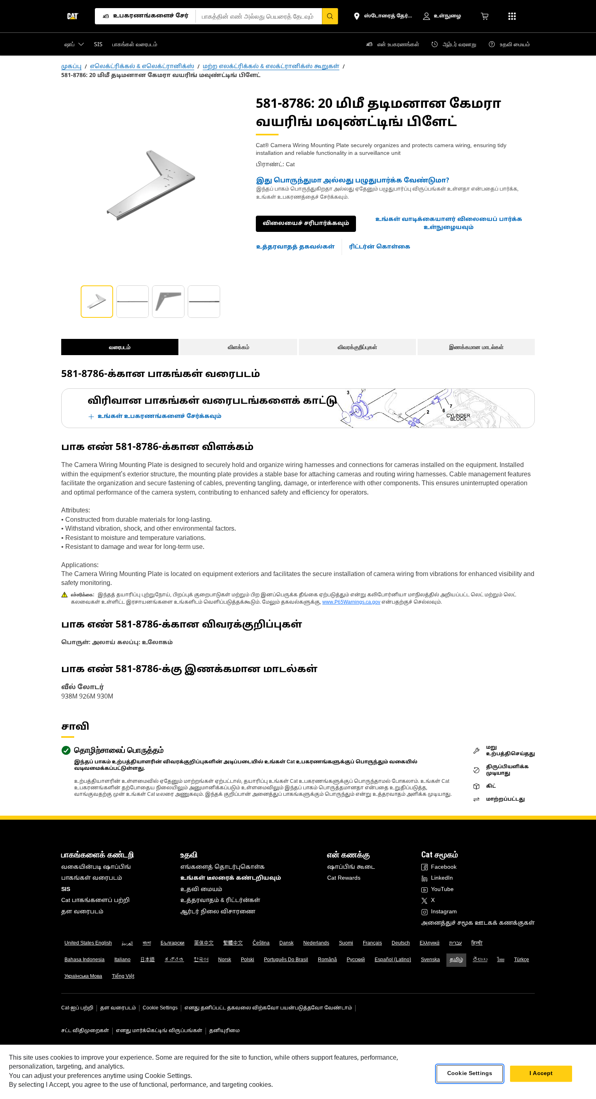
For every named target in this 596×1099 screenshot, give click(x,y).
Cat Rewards (343, 878)
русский (356, 960)
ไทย (500, 960)
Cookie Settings (160, 1008)
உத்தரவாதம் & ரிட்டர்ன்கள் (220, 900)
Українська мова (83, 976)
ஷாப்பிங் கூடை (351, 867)
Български (172, 943)
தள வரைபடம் (82, 911)
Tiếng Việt (123, 976)
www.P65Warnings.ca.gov (351, 602)
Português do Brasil (286, 960)
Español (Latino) (393, 960)
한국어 (201, 960)
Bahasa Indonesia (84, 960)
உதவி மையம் (201, 889)
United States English (88, 943)
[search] (330, 16)
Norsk (224, 960)
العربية (127, 943)
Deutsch (401, 943)
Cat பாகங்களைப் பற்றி (95, 900)
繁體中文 (233, 943)
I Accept (541, 1073)
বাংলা (147, 943)
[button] (448, 224)
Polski (247, 960)
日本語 (147, 960)
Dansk (286, 943)
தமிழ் (456, 960)
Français (372, 943)
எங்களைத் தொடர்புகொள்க (222, 867)
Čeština (261, 943)
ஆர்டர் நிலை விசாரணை (217, 911)
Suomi (346, 943)
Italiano (122, 960)
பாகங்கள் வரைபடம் (91, 878)
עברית (455, 943)
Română (327, 960)
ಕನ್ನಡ (174, 960)
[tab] (97, 301)
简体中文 (204, 943)
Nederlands (316, 943)
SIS (65, 889)
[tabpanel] (152, 186)
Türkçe (521, 960)
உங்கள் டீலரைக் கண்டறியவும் (230, 878)
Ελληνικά (429, 943)
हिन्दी (477, 943)
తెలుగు (480, 960)
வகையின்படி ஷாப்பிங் (96, 867)
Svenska (430, 960)
